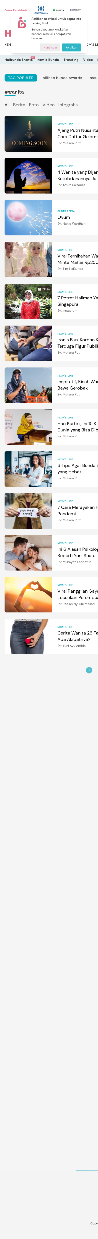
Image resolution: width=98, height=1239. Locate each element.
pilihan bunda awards (62, 78)
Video (88, 60)
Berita (19, 105)
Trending (71, 60)
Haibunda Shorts (19, 59)
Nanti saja (50, 47)
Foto (34, 105)
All (7, 105)
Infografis (68, 105)
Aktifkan (71, 47)
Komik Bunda (48, 60)
